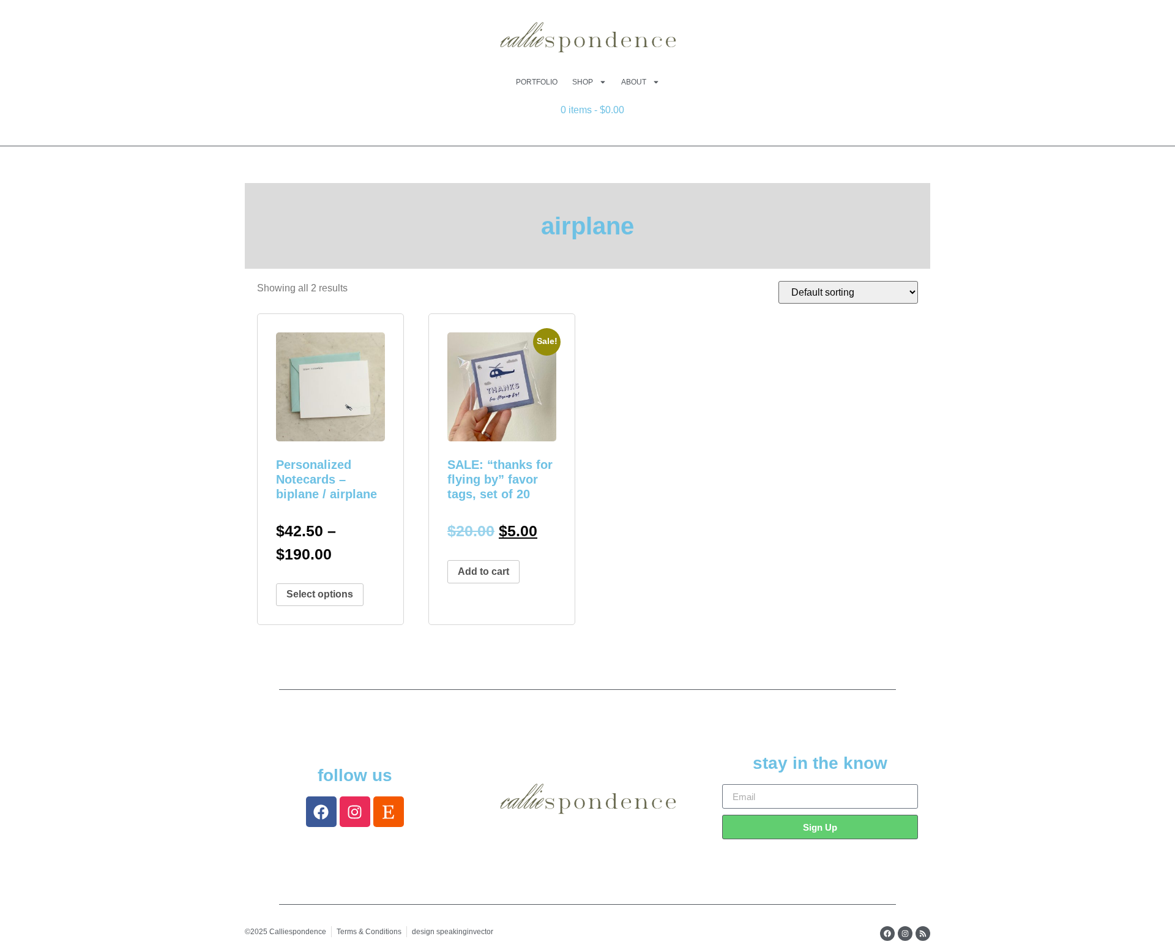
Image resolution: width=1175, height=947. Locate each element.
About (633, 82)
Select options (319, 594)
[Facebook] (321, 811)
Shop (582, 82)
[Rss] (923, 933)
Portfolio (537, 82)
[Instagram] (355, 811)
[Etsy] (388, 811)
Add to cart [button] (483, 571)
